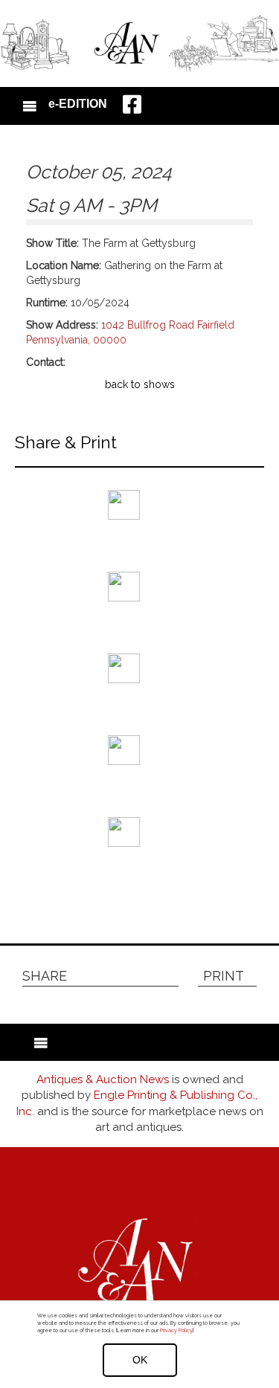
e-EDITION (77, 103)
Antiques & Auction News (102, 1079)
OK (139, 1360)
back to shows (140, 384)
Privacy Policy (176, 1330)
